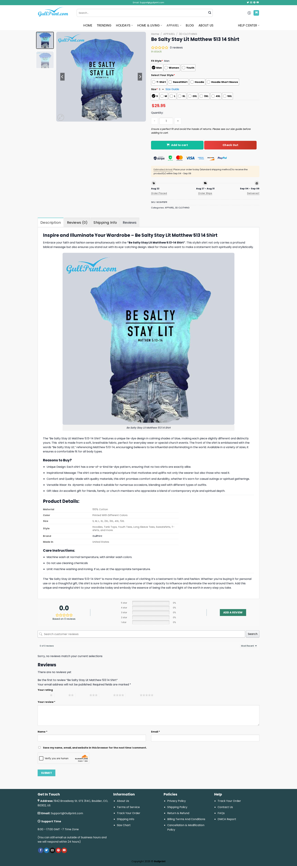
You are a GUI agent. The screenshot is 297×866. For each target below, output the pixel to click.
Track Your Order (128, 813)
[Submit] (210, 13)
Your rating (45, 690)
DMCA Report (227, 819)
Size (154, 89)
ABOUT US (206, 25)
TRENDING (104, 25)
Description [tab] (50, 222)
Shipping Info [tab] (105, 222)
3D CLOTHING (188, 34)
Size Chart (124, 825)
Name (42, 731)
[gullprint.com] (55, 13)
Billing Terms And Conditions (186, 819)
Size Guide (172, 89)
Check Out (230, 145)
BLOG (190, 25)
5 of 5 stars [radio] (133, 695)
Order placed (159, 193)
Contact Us (225, 807)
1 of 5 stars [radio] (43, 695)
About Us (123, 801)
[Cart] (256, 13)
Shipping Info (125, 819)
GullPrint (97, 536)
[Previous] (62, 77)
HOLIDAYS (123, 25)
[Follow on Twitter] (248, 2)
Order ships (205, 193)
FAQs (221, 813)
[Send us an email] (251, 2)
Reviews (129, 222)
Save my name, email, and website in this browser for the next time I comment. (95, 747)
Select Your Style (163, 75)
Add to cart (179, 145)
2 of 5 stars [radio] (61, 695)
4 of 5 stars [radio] (106, 695)
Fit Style (157, 61)
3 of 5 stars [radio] (82, 695)
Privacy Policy (176, 801)
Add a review (233, 612)
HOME (87, 25)
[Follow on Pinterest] (254, 2)
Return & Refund (178, 813)
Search (252, 634)
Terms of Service (128, 807)
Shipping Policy (177, 807)
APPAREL (173, 25)
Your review (46, 702)
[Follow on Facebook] (40, 850)
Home (155, 34)
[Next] (140, 77)
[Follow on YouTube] (258, 2)
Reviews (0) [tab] (77, 222)
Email (155, 731)
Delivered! (253, 193)
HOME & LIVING (148, 25)
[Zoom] (60, 117)
